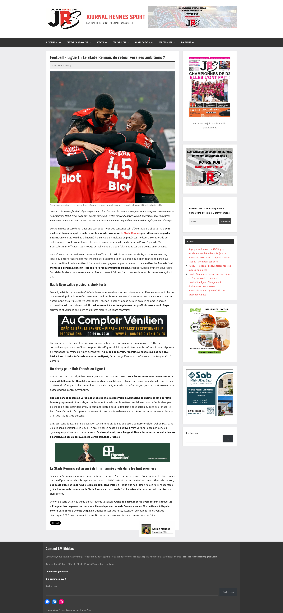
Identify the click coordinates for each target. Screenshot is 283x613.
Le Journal (52, 42)
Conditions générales (57, 571)
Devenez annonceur (77, 42)
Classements (142, 42)
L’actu (100, 42)
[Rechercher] (228, 438)
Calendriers (119, 42)
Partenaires (165, 42)
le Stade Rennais (130, 233)
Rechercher (192, 433)
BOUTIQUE (186, 42)
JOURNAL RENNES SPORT (115, 17)
